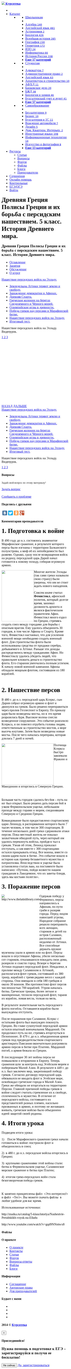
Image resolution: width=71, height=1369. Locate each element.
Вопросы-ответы (20, 1261)
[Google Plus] (22, 513)
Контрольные (18, 183)
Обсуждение (17, 269)
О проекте (16, 1247)
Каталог (14, 13)
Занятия (14, 265)
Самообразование (37, 105)
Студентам (32, 63)
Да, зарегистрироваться (33, 1365)
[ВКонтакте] (4, 513)
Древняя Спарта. (20, 296)
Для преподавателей (23, 1291)
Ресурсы (15, 151)
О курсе (14, 273)
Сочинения (17, 176)
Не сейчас (9, 1365)
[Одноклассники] (16, 513)
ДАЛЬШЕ (20, 406)
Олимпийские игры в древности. (31, 307)
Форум (22, 162)
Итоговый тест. (19, 321)
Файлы (22, 165)
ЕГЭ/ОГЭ (15, 186)
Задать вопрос (11, 489)
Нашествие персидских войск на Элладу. (29, 279)
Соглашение (17, 1284)
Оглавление (17, 262)
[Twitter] (10, 513)
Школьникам (34, 17)
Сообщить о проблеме (16, 496)
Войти (13, 190)
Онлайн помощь (20, 179)
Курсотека (19, 1324)
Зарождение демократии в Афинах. (33, 293)
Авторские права (21, 1287)
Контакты (16, 1251)
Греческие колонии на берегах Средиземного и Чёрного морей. (31, 302)
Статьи (22, 155)
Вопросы (23, 158)
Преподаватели (27, 172)
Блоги (21, 169)
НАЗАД (7, 406)
